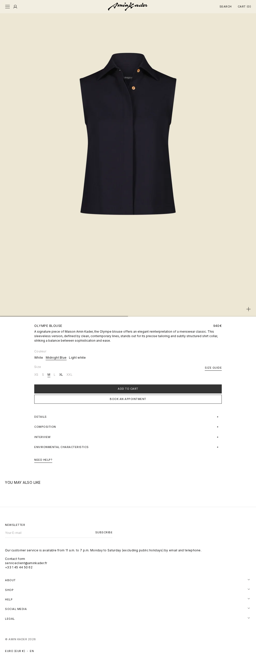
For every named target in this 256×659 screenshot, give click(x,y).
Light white (77, 357)
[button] (7, 6)
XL (61, 375)
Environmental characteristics (61, 447)
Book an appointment (128, 399)
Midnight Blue (56, 357)
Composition (45, 426)
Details (40, 416)
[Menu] (15, 6)
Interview (42, 437)
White (38, 357)
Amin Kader (17, 639)
